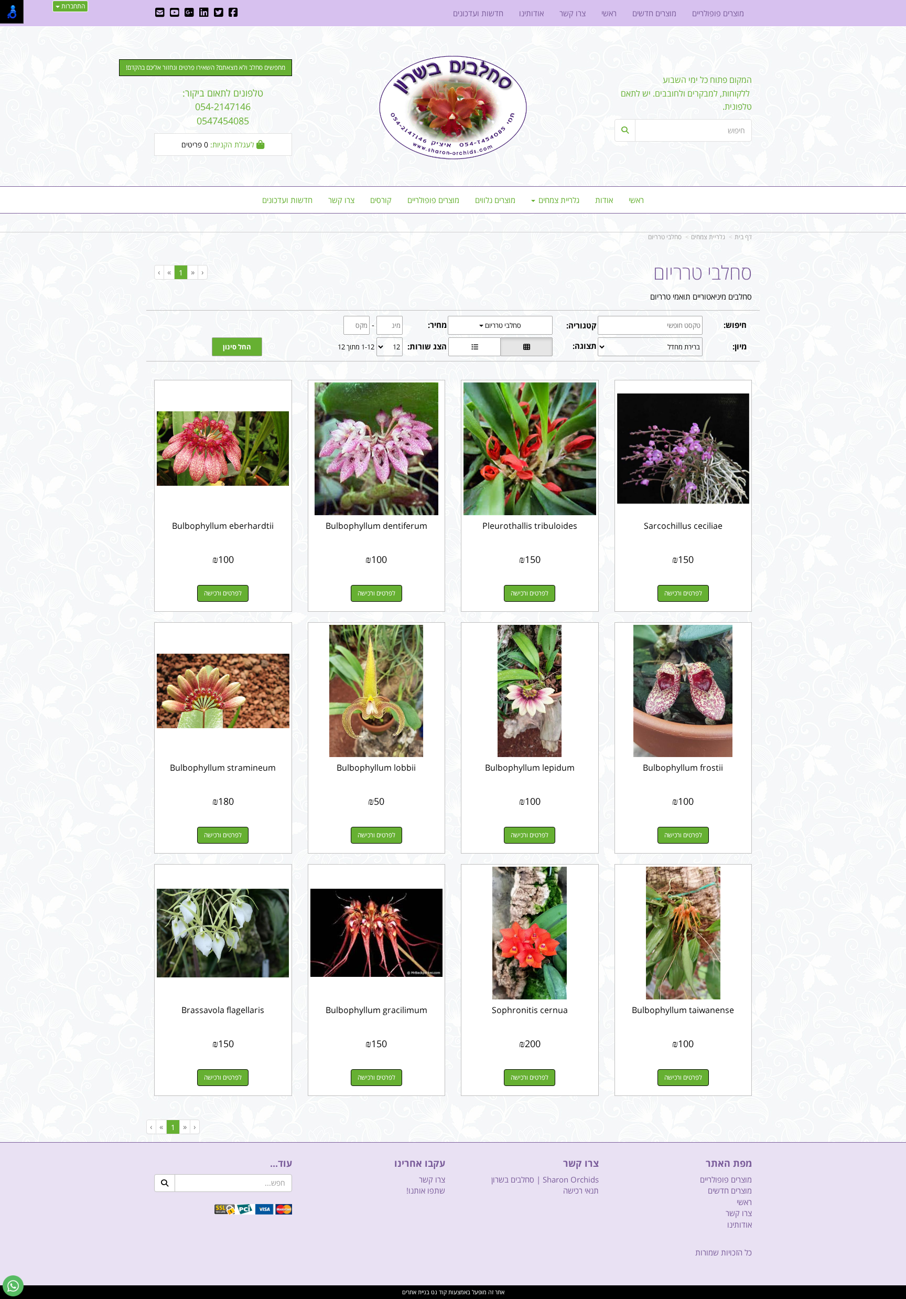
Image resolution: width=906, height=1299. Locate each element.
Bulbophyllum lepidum (530, 767)
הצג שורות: (427, 346)
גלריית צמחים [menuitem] (557, 200)
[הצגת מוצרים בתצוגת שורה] (474, 346)
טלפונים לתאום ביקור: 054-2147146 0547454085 (222, 107)
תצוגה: (585, 345)
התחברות (72, 6)
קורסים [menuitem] (381, 200)
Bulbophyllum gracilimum (376, 1010)
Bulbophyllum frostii (683, 767)
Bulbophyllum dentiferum (376, 525)
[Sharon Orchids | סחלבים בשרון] (453, 107)
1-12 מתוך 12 (356, 347)
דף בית (743, 236)
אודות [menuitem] (604, 200)
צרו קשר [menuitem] (341, 200)
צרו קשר (581, 1163)
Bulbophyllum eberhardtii (223, 525)
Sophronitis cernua (530, 1010)
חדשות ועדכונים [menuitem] (287, 200)
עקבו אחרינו (419, 1163)
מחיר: (437, 325)
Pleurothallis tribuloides (529, 525)
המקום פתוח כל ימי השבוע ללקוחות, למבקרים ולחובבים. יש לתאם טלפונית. (686, 93)
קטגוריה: (581, 325)
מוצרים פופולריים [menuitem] (433, 200)
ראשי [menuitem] (636, 200)
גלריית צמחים (708, 236)
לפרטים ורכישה (683, 593)
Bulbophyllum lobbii (376, 767)
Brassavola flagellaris (222, 1010)
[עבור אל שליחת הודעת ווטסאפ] (13, 1285)
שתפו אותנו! (425, 1190)
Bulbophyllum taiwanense (683, 1010)
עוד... (281, 1163)
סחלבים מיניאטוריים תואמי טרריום (701, 296)
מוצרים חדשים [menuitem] (654, 13)
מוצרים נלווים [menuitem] (495, 200)
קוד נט (438, 1292)
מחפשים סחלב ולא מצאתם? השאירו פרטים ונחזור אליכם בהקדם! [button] (205, 67)
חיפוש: (735, 325)
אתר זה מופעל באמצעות (453, 1292)
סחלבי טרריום (665, 236)
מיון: (739, 346)
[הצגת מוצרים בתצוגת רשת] (526, 346)
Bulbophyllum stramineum (223, 767)
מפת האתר (729, 1163)
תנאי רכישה (581, 1190)
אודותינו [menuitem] (531, 13)
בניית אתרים (415, 1292)
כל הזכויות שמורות (723, 1252)
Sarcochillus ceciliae (683, 525)
